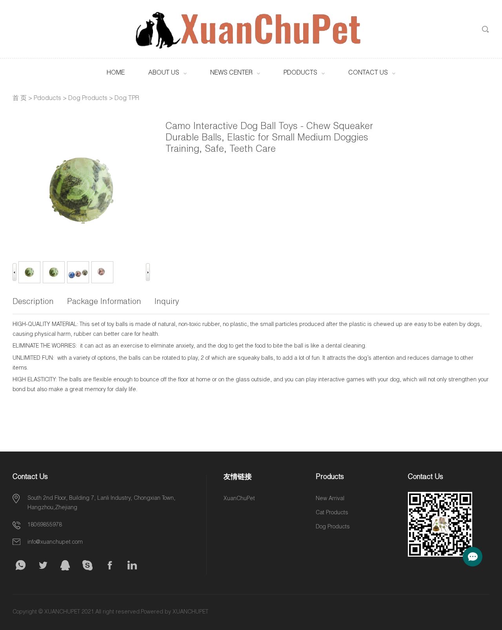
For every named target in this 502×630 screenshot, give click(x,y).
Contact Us (368, 73)
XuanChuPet (239, 499)
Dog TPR (127, 99)
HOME (116, 73)
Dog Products (87, 99)
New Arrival (330, 499)
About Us (163, 73)
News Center (231, 73)
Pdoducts (300, 73)
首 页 (20, 99)
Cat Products (332, 513)
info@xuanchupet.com (55, 542)
